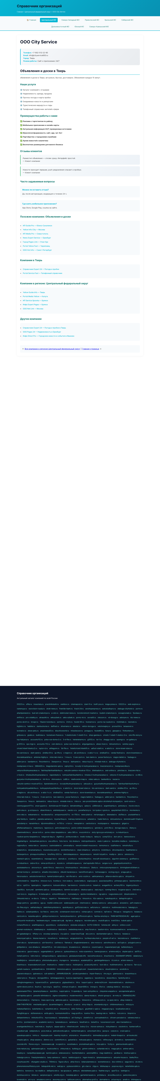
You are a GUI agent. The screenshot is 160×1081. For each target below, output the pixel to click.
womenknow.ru (104, 1062)
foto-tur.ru (63, 841)
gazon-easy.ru (33, 951)
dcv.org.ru (126, 987)
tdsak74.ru (35, 881)
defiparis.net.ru (53, 1071)
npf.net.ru (108, 912)
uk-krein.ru (119, 1040)
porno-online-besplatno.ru (82, 828)
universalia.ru (68, 845)
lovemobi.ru (22, 1079)
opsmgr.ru (121, 739)
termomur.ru (104, 845)
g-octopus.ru (33, 810)
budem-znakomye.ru (108, 713)
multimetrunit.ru (116, 965)
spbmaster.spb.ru (38, 1049)
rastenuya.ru (22, 709)
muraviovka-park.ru (51, 850)
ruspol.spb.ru (64, 991)
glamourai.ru (118, 973)
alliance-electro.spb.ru (114, 876)
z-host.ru (20, 775)
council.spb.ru (97, 947)
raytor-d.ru (43, 748)
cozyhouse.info (23, 1062)
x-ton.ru (69, 823)
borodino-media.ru (119, 841)
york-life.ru (108, 828)
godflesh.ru (134, 859)
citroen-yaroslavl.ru (118, 1018)
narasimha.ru (34, 823)
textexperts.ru (23, 854)
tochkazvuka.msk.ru (93, 938)
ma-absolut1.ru (47, 814)
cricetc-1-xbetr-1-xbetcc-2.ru (115, 735)
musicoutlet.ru (53, 1049)
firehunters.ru (128, 731)
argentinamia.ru (110, 806)
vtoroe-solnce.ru (97, 1026)
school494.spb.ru (59, 894)
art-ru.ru (31, 1079)
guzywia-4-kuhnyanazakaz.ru (29, 779)
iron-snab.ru (68, 881)
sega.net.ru (129, 1062)
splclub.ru (99, 828)
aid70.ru (138, 951)
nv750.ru (60, 823)
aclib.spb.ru (49, 1013)
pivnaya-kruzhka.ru (38, 854)
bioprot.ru (132, 1013)
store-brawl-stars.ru (124, 748)
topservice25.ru (41, 982)
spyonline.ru (51, 925)
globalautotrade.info (77, 956)
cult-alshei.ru (49, 973)
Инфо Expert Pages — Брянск (35, 304)
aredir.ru (126, 1079)
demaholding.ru (76, 806)
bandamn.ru (32, 762)
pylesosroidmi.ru (73, 1066)
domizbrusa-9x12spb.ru (58, 806)
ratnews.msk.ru (134, 1018)
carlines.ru (59, 942)
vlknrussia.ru (56, 779)
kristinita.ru (106, 850)
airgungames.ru (88, 744)
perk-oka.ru (21, 810)
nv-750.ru (76, 814)
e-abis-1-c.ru (93, 753)
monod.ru (97, 1040)
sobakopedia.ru (32, 912)
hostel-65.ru (79, 722)
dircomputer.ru (118, 850)
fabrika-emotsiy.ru (101, 916)
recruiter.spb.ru (90, 920)
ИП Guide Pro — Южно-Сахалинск (37, 225)
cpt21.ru (26, 885)
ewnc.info (54, 912)
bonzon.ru (29, 1071)
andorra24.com (101, 982)
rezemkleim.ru (37, 859)
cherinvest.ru (85, 903)
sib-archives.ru (80, 753)
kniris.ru (36, 1035)
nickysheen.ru (111, 1026)
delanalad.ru (112, 814)
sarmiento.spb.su (42, 890)
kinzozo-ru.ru (46, 881)
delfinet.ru (55, 726)
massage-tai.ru (51, 859)
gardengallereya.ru (102, 960)
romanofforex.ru (23, 925)
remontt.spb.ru (35, 960)
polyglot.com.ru (134, 942)
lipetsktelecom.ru (51, 784)
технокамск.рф (47, 1044)
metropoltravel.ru (88, 841)
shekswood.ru (64, 1053)
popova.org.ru (117, 1066)
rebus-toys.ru (87, 762)
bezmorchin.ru (135, 881)
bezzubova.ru (123, 938)
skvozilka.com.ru (114, 1075)
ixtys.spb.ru (101, 1044)
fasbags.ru (132, 757)
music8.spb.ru (104, 920)
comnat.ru (98, 912)
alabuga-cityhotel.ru (126, 709)
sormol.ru (61, 722)
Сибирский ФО (127, 20)
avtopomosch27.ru (62, 814)
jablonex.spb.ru (62, 1000)
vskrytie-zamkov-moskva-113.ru (77, 770)
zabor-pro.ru (22, 978)
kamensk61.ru (130, 1040)
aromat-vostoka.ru (24, 929)
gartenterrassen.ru (88, 1075)
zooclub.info (22, 1044)
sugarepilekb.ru (47, 951)
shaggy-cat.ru (109, 739)
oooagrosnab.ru (124, 713)
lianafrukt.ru (84, 1022)
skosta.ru (68, 1004)
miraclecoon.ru (77, 731)
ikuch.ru (38, 987)
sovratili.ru (91, 717)
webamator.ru (33, 814)
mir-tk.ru (46, 779)
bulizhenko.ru (37, 1009)
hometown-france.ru (55, 735)
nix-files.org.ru (23, 907)
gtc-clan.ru (86, 1066)
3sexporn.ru (56, 762)
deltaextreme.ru (23, 1018)
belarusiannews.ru (89, 1062)
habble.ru (31, 726)
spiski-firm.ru (48, 867)
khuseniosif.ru (85, 1035)
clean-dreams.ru (83, 850)
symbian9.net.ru (38, 969)
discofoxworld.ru (62, 731)
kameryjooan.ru (101, 951)
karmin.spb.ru (51, 1053)
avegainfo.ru (107, 885)
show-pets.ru (33, 731)
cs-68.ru (139, 775)
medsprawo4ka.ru (122, 766)
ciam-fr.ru (88, 704)
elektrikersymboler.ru (52, 907)
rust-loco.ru (21, 894)
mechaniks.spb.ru (40, 1004)
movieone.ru (135, 810)
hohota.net (105, 925)
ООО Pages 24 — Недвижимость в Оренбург (42, 332)
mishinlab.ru (121, 722)
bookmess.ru (75, 1000)
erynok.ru (61, 863)
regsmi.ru (52, 898)
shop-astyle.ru (36, 1040)
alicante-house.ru (121, 1057)
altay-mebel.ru (126, 1000)
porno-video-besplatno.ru (55, 832)
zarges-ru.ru (107, 863)
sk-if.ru (19, 1022)
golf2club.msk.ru (82, 907)
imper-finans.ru (96, 973)
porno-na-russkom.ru (106, 722)
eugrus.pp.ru (92, 881)
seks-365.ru (72, 832)
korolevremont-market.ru (87, 713)
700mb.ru (53, 1062)
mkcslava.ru (85, 867)
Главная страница (90, 349)
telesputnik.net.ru (48, 1066)
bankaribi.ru (106, 779)
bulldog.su (76, 1049)
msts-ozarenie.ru (86, 951)
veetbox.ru (64, 704)
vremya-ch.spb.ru (69, 987)
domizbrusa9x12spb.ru (133, 819)
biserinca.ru (21, 965)
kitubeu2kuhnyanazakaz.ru (37, 775)
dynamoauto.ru (34, 942)
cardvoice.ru (91, 823)
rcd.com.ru (121, 1013)
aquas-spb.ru (59, 1026)
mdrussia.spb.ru (85, 1040)
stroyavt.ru (129, 876)
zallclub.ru (106, 907)
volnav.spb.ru (87, 912)
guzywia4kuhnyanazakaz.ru (105, 784)
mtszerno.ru (65, 1009)
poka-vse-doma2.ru (72, 744)
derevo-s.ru (48, 1040)
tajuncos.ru (48, 828)
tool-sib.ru (104, 965)
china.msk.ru (65, 1049)
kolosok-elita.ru (59, 885)
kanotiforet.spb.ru (86, 872)
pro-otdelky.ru (32, 717)
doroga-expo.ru (121, 828)
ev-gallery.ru (131, 739)
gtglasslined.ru (68, 982)
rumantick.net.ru (51, 1009)
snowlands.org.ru (101, 1004)
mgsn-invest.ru (89, 1057)
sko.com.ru (90, 934)
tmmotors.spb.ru (64, 969)
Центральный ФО (49, 20)
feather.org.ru (104, 1071)
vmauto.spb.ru (23, 1040)
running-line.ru (111, 890)
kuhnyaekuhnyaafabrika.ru (27, 788)
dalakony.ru (138, 956)
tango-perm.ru (23, 903)
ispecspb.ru (36, 885)
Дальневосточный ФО (60, 27)
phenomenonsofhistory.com (28, 1066)
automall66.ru (92, 1053)
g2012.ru (91, 739)
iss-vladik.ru (40, 1071)
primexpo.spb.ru (121, 881)
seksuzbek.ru (56, 717)
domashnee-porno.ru (38, 841)
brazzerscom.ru (106, 766)
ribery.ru (132, 828)
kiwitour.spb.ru (130, 1053)
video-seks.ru (94, 779)
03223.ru (20, 704)
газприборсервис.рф (36, 1053)
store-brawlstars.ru (134, 753)
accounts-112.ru (43, 744)
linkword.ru (86, 1000)
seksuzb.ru (88, 784)
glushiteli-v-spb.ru (92, 1009)
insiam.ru (96, 885)
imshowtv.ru (52, 965)
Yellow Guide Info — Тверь (34, 292)
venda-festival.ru (118, 753)
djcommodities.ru (48, 823)
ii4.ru (78, 982)
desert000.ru (83, 987)
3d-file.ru (64, 748)
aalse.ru (87, 806)
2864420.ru (40, 766)
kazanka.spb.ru (34, 916)
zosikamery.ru (63, 925)
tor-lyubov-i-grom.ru (101, 810)
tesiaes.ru (138, 912)
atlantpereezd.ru (23, 713)
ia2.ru (19, 885)
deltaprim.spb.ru (125, 898)
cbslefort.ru (88, 1018)
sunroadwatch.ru (101, 1018)
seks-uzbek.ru (68, 717)
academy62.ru (87, 960)
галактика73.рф (77, 934)
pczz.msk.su (46, 1031)
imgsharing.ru (22, 841)
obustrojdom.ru (111, 969)
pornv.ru (139, 709)
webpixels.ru (34, 1031)
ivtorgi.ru (94, 987)
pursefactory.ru (84, 810)
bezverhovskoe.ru (95, 956)
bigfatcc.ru (21, 726)
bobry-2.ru (84, 1026)
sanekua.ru (73, 1022)
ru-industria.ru (22, 863)
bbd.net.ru (63, 929)
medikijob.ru (22, 960)
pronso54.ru (117, 726)
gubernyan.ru (55, 982)
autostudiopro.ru (109, 709)
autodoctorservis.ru (37, 876)
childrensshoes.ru (117, 1004)
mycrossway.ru (51, 1018)
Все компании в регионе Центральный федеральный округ (52, 349)
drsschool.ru (109, 956)
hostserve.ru (91, 722)
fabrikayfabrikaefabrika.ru (51, 770)
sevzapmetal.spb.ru (127, 991)
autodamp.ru (22, 823)
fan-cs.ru (137, 965)
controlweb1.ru (23, 881)
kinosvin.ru (87, 898)
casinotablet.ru (55, 845)
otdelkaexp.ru (39, 929)
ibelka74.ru (133, 1057)
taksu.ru (97, 837)
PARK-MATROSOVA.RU (120, 916)
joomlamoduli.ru (30, 1022)
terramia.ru (74, 960)
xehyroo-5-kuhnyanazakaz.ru (122, 775)
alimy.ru (115, 925)
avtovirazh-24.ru (94, 1031)
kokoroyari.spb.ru (24, 938)
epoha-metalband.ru (89, 894)
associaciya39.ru (106, 881)
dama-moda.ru (90, 995)
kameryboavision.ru (68, 916)
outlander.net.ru (103, 1049)
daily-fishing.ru (77, 1009)
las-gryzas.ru (66, 1071)
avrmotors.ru (132, 929)
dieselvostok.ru (130, 894)
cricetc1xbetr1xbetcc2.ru (27, 748)
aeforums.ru (95, 907)
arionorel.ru (73, 1035)
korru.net (30, 890)
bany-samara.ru (53, 1057)
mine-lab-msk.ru (56, 757)
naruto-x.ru (72, 810)
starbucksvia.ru (43, 726)
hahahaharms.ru (79, 739)
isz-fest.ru (44, 912)
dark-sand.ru (36, 753)
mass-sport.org (47, 1000)
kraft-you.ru (99, 704)
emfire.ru (20, 717)
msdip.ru (112, 854)
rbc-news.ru (135, 717)
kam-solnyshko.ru (90, 991)
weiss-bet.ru (33, 845)
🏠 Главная (31, 20)
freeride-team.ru (66, 709)
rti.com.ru (115, 960)
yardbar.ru (118, 1053)
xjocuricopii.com (79, 969)
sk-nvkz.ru (117, 995)
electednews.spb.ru (89, 1071)
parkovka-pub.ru (130, 1075)
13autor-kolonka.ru (47, 722)
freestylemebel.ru (38, 1057)
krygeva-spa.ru (124, 890)
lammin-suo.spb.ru (71, 890)
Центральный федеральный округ (38, 12)
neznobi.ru (132, 722)
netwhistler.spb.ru (132, 1066)
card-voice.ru (129, 801)
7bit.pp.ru (117, 912)
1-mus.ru (68, 757)
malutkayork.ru (111, 898)
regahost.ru (47, 885)
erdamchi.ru (22, 850)
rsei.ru (64, 1057)
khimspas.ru (136, 1079)
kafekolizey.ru (127, 947)
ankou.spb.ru (113, 903)
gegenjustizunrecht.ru (122, 863)
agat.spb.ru (135, 916)
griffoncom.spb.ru (85, 916)
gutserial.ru (72, 1040)
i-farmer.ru (35, 1000)
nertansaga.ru (99, 814)
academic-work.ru (46, 1022)
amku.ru (76, 1071)
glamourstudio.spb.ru (124, 1044)
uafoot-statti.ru (97, 748)
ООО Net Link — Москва (33, 309)
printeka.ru (101, 1075)
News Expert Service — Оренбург (37, 238)
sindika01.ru (104, 753)
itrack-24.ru (79, 709)
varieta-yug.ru (128, 744)
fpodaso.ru (137, 713)
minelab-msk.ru (101, 762)
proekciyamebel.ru (80, 973)
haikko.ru (20, 912)
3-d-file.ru (67, 739)
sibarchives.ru (46, 810)
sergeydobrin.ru (76, 938)
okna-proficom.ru (48, 863)
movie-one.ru (134, 806)
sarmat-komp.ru (23, 872)
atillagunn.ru (54, 748)
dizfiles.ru (122, 814)
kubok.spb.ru (126, 920)
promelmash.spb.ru (87, 1044)
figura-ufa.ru (64, 1062)
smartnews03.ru (46, 731)
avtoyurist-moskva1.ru (26, 920)
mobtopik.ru (78, 965)
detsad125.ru (47, 947)
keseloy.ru (21, 1053)
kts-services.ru (23, 753)
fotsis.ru (117, 934)
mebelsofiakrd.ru (24, 1009)
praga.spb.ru (126, 872)
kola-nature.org (23, 1049)
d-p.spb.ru (65, 934)
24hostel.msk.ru (23, 898)
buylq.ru (49, 1026)
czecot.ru (114, 1031)
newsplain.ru (79, 823)
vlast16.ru (21, 890)
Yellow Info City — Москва (34, 229)
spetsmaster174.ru (24, 991)
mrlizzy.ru (130, 1004)
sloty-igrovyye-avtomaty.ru (103, 832)
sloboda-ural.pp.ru (78, 925)
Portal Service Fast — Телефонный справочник (42, 273)
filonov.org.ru (34, 1044)
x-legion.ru (67, 753)
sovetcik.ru (124, 969)
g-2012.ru (21, 744)
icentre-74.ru (89, 1013)
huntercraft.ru (135, 1026)
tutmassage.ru (101, 872)
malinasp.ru (76, 898)
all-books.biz (132, 1035)
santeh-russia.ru (23, 969)
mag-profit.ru (77, 1013)
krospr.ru (34, 722)
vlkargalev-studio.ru (39, 1062)
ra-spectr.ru (60, 1044)
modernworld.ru (76, 995)
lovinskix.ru (21, 731)
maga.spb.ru (116, 1049)
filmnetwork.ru (64, 898)
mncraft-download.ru (101, 859)
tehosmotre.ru (115, 744)
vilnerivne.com (73, 1026)
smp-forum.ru (90, 929)
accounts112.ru (36, 739)
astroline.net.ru (110, 942)
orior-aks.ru (21, 942)
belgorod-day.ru (48, 837)
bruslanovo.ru (74, 947)
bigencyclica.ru (132, 885)
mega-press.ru (111, 704)
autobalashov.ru (23, 867)
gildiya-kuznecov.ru (50, 916)
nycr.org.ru (47, 987)
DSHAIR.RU (51, 969)
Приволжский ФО (92, 20)
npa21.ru (56, 987)
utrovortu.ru (36, 867)
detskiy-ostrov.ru (99, 903)
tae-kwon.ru (73, 885)
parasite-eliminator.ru (42, 995)
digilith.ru (60, 837)
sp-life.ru (58, 753)
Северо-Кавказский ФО (99, 27)
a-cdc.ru (54, 713)
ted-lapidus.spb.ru (24, 995)
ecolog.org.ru (113, 872)
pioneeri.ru (36, 872)
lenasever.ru (128, 726)
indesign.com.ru (23, 1057)
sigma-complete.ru (60, 995)
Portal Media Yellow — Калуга (35, 296)
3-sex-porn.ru (79, 757)
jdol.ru (120, 854)
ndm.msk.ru (35, 956)
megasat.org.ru (108, 1009)
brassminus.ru (130, 973)
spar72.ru (115, 1071)
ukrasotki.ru (44, 717)
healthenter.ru (131, 850)
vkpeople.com (46, 1035)
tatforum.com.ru (74, 1079)
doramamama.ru (35, 850)
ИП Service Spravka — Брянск (35, 300)
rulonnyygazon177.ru (25, 806)
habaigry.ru (133, 907)
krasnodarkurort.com (36, 965)
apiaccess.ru (62, 956)
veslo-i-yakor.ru (103, 841)
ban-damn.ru (91, 757)
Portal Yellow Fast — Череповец (36, 246)
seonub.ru (62, 859)
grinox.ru (58, 951)
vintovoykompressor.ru (109, 867)
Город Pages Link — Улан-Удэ (35, 242)
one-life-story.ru (135, 735)
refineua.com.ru (99, 1000)
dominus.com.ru (23, 1075)
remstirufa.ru (127, 845)
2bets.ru (94, 867)
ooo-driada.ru (34, 947)
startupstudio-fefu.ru (91, 863)
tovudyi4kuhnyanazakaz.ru (71, 784)
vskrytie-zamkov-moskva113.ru (29, 784)
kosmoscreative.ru (117, 929)
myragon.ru (64, 960)
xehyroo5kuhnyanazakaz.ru (28, 770)
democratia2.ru (23, 1000)
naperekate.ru (55, 775)
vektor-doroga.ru (89, 726)
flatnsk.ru (68, 942)
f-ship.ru (43, 898)
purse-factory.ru (105, 757)
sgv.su (43, 903)
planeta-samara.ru (45, 819)
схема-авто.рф (57, 920)
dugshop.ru (32, 894)
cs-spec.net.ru (113, 1000)
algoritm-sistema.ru (120, 859)
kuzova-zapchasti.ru (74, 978)
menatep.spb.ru (72, 1075)
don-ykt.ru (118, 837)
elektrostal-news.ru (68, 713)
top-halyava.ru (23, 739)
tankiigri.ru (125, 1071)
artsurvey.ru (116, 1079)
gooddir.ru (34, 903)
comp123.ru (107, 837)
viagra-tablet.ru (119, 757)
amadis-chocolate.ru (50, 872)
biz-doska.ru (74, 841)
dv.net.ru (138, 1062)
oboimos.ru (129, 982)
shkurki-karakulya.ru (69, 872)
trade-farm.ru (103, 819)
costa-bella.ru (80, 881)
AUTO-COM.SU (93, 925)
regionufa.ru (22, 845)
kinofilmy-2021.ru (55, 854)
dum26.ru (54, 991)
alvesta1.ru (124, 903)
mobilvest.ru (52, 929)
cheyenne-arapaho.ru (108, 991)
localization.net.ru (123, 1009)
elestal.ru (76, 726)
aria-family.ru (22, 819)
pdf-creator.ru (135, 903)
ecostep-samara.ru (51, 934)
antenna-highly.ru (41, 757)
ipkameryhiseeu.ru (40, 991)
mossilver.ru (52, 938)
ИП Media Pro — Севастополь (35, 234)
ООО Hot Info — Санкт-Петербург (37, 250)
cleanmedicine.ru (24, 832)
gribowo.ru (21, 735)
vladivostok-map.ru (79, 779)
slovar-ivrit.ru (37, 832)
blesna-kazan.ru (39, 938)
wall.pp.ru (61, 1066)
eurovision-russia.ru (37, 709)
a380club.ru (97, 806)
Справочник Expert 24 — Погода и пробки (41, 269)
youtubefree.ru (134, 814)
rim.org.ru (107, 973)
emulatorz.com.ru (44, 1079)
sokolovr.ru (129, 854)
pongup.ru (88, 731)
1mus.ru (66, 762)
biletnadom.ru (98, 770)
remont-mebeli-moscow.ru (86, 845)
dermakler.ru (104, 1079)
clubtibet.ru (135, 938)
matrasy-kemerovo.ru (77, 819)
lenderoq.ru (63, 938)
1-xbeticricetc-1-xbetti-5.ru (76, 735)
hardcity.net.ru (124, 978)
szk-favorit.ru (47, 942)
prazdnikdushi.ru (52, 704)
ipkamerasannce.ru (104, 1057)
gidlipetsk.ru (22, 947)
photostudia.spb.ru (50, 960)
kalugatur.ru (128, 912)
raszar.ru (116, 779)
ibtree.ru (35, 1075)
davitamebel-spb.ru (104, 934)
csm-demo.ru (57, 744)
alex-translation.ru (123, 1022)
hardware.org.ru (43, 920)
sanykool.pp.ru (46, 1075)
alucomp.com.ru (59, 1079)
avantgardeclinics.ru (25, 1026)
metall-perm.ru (23, 956)
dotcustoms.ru (116, 819)
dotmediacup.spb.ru (101, 1035)
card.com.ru (22, 916)
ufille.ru (29, 704)
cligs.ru (95, 1066)
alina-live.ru (75, 1062)
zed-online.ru (110, 770)
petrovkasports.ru (62, 828)
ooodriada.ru (72, 1044)
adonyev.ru (124, 717)
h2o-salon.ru (98, 898)
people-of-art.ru (109, 938)
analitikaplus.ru (38, 925)
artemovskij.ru (115, 951)
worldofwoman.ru (68, 850)
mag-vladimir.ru (105, 1053)
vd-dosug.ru (113, 717)
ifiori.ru (102, 987)
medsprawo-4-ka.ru (25, 766)
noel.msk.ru (39, 1026)
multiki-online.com (54, 903)
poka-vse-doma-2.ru (52, 739)
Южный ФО (79, 27)
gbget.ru (125, 823)
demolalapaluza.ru (70, 854)
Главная (20, 12)
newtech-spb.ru (23, 859)
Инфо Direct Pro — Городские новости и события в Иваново (48, 336)
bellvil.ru (20, 1071)
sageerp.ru (88, 978)
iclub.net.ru (21, 951)
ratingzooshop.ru (49, 956)
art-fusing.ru (77, 1018)
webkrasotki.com (71, 903)
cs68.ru (66, 779)
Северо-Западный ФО (70, 20)
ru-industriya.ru (122, 832)
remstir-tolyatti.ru (100, 854)
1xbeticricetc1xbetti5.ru (79, 748)
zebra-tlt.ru (34, 863)
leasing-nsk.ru (102, 1013)
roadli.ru (32, 819)
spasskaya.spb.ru (24, 1035)
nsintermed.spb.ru (78, 1031)
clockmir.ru (123, 1026)
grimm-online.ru (88, 1049)
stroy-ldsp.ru (87, 1004)
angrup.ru (79, 920)
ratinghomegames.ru (25, 982)
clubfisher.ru (116, 845)
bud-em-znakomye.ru (41, 713)
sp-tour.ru (128, 965)
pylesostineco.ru (70, 951)
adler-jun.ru (21, 762)
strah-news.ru (52, 709)
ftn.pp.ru (32, 978)
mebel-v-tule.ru (65, 965)
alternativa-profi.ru (90, 1079)
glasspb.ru (117, 731)
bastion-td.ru (103, 929)
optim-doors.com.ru (25, 987)
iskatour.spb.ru (87, 890)
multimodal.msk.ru (119, 907)
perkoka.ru (122, 806)
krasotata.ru (39, 704)
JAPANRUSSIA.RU (63, 973)
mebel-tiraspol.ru (118, 1035)
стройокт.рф (22, 1031)
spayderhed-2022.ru (119, 810)
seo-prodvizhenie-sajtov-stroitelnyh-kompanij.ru (103, 801)
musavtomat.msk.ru (96, 969)
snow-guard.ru (41, 806)
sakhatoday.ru (36, 907)
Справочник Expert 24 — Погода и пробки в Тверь (44, 328)
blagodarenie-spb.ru (54, 766)
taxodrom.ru (100, 978)
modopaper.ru (103, 823)
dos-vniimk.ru (117, 1062)
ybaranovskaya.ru (24, 973)
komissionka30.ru (62, 1013)
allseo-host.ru (102, 744)
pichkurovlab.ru (72, 837)
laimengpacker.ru (57, 978)
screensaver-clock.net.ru (70, 912)
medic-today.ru (86, 837)
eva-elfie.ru (53, 841)
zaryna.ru (44, 845)
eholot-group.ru (104, 995)
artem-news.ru (127, 960)
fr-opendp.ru (77, 991)
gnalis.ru (30, 735)
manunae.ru (115, 823)
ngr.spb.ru (103, 894)
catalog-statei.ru (113, 987)
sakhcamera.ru (98, 876)
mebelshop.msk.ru (76, 929)
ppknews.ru (38, 973)
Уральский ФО (110, 20)
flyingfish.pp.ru (23, 1013)
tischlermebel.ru (78, 1053)
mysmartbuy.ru (60, 819)
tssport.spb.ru (87, 982)
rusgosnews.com (115, 894)
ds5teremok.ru (37, 1013)
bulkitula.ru (40, 735)
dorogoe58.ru (43, 978)
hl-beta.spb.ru (44, 894)
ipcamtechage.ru (56, 1004)
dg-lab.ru (69, 920)
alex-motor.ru (96, 942)
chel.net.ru (136, 890)
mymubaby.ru (73, 894)
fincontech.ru (44, 762)
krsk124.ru (115, 920)
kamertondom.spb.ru (55, 876)
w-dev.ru (35, 898)
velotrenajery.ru (104, 726)
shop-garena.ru (95, 735)
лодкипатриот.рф (112, 947)
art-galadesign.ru (24, 934)
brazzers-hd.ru (134, 770)
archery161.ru (119, 885)
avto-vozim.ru (84, 876)
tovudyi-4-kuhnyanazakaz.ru (87, 766)
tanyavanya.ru (86, 854)
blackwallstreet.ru (116, 982)
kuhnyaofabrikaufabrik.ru (72, 775)
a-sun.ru (77, 1004)
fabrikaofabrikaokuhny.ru (128, 784)
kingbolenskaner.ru (81, 942)
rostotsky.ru (134, 841)
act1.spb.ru (122, 942)
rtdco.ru (77, 801)
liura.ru (108, 731)
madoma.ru (38, 828)
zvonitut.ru (72, 859)
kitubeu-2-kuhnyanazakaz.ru (96, 775)
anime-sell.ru (128, 1049)
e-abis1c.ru (109, 748)
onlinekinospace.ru (74, 863)
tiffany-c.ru (37, 934)
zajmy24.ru (68, 766)
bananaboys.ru (61, 1022)
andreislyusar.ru (59, 810)
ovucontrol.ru (84, 832)
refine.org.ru (108, 1040)
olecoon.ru (102, 717)
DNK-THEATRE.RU (24, 1004)
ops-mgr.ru (30, 744)
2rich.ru (69, 722)
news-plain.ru (86, 814)
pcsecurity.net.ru (91, 965)
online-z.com (125, 925)
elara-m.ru (60, 867)
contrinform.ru (61, 1040)
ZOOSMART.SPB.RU (124, 956)
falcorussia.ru (22, 876)
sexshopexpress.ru (93, 709)
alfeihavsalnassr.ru (24, 828)
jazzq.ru (106, 1031)
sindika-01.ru (48, 753)
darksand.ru (75, 762)
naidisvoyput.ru (74, 1057)
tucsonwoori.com (108, 1022)
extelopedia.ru (57, 890)
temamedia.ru (64, 1018)
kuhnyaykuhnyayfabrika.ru (51, 788)
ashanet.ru (92, 819)
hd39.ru (112, 1013)
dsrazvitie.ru (112, 978)
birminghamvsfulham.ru (129, 867)
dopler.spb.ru (127, 951)
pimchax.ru (122, 770)
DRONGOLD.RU (129, 995)
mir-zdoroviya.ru (60, 947)
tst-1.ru (99, 739)
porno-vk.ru (81, 717)
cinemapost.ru (77, 704)
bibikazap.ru (105, 1066)
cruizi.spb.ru (125, 1031)
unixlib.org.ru (59, 1075)
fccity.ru (111, 1044)
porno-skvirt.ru (23, 722)
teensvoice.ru (129, 837)
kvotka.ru (57, 881)
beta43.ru (95, 1022)
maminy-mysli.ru (60, 1035)
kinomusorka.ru (72, 867)
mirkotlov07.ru (37, 1018)
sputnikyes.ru (67, 907)
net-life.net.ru (71, 876)
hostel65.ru (99, 731)
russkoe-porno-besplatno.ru (28, 837)
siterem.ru (86, 947)
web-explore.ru (134, 704)
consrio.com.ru (85, 885)
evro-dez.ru (21, 814)
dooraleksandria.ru (24, 757)
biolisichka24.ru (84, 859)
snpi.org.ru (99, 890)
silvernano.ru (66, 726)
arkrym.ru (96, 850)
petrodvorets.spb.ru (61, 1031)
